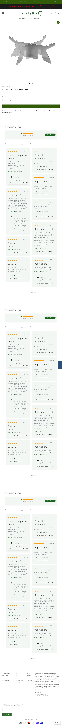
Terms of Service (6, 673)
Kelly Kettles (24, 18)
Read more (44, 245)
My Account (29, 680)
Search (28, 673)
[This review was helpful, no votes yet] (23, 183)
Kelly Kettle (6, 86)
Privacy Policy (5, 675)
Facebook (29, 675)
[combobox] (11, 144)
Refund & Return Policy (7, 678)
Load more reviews (31, 292)
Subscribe (7, 714)
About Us (18, 678)
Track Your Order (19, 680)
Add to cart (31, 106)
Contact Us (18, 682)
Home (20, 18)
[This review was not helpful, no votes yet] (26, 183)
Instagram (29, 678)
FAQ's (17, 675)
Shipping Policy (5, 680)
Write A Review (50, 135)
